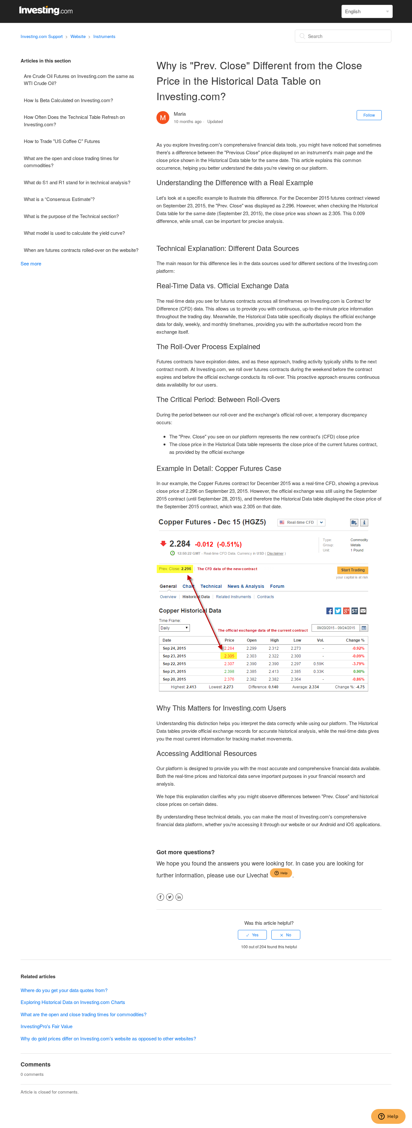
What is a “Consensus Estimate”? (59, 199)
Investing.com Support (42, 36)
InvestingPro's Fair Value (46, 1026)
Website (78, 36)
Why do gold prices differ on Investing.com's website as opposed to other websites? (108, 1038)
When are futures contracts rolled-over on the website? (81, 249)
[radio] (252, 935)
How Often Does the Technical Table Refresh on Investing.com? (74, 120)
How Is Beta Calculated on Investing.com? (68, 100)
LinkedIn (179, 897)
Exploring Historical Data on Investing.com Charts (73, 1002)
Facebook (160, 897)
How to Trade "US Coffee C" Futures (62, 141)
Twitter (170, 897)
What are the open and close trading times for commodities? (71, 162)
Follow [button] (369, 115)
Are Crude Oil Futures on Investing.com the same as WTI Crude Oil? (79, 79)
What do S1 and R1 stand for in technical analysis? (77, 182)
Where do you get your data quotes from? (64, 990)
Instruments (104, 36)
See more (31, 263)
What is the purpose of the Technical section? (71, 216)
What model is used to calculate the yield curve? (74, 232)
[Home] (45, 13)
